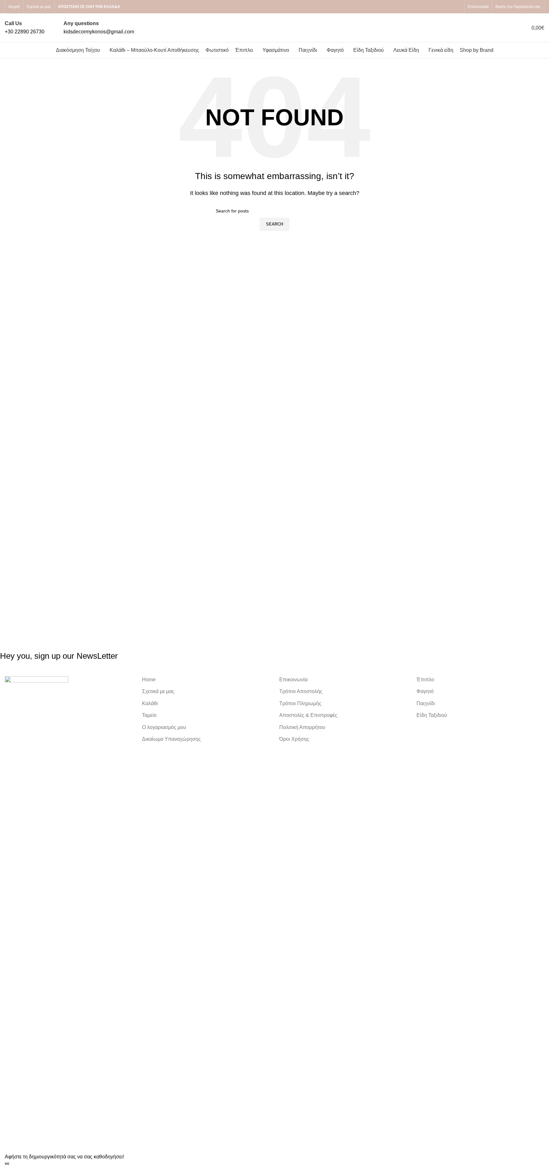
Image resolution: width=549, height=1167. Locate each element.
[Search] (499, 27)
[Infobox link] (24, 27)
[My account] (488, 27)
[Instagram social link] (457, 7)
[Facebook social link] (449, 7)
